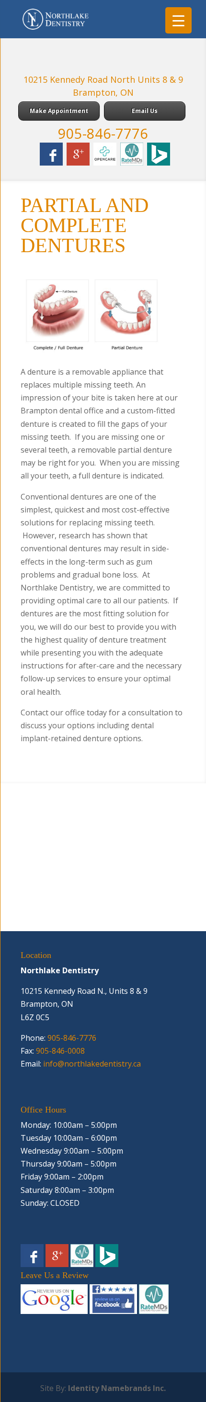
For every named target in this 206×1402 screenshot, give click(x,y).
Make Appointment (59, 111)
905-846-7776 (103, 133)
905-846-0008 (60, 1051)
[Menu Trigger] (178, 20)
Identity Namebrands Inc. (117, 1388)
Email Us (145, 111)
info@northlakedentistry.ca (92, 1063)
